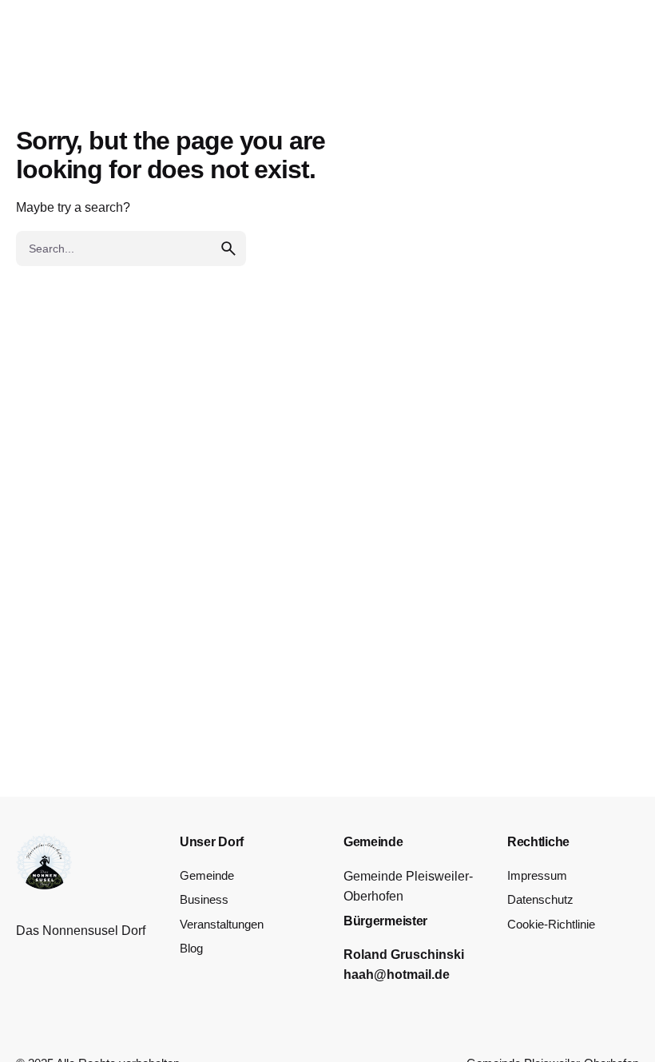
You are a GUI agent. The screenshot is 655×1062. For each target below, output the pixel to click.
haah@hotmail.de (396, 974)
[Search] (604, 64)
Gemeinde (207, 875)
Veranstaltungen (222, 924)
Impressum (537, 875)
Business (204, 899)
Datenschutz (540, 899)
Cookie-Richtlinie (551, 924)
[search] (228, 248)
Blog (191, 948)
